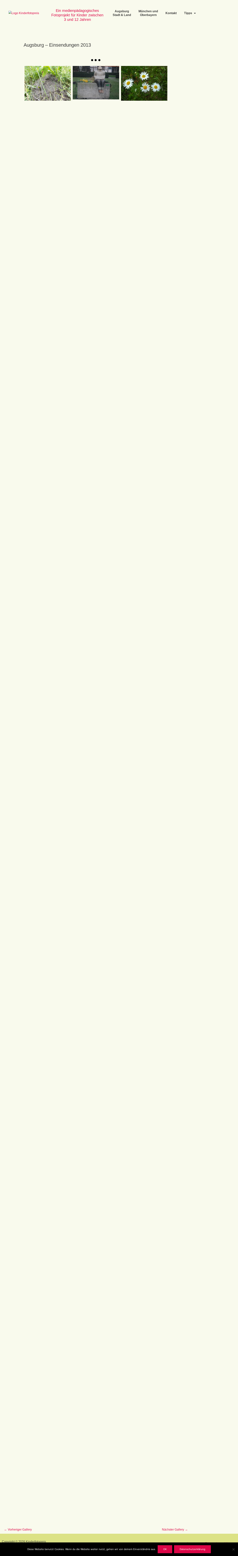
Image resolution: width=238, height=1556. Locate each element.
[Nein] (233, 1549)
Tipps (188, 13)
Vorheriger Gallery (18, 1529)
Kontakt (171, 13)
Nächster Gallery (175, 1529)
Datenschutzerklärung (192, 1549)
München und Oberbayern (148, 13)
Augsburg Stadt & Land (122, 13)
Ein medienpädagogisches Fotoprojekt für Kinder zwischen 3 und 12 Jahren (77, 15)
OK (165, 1549)
